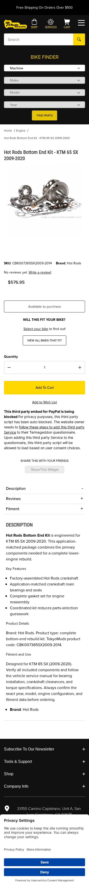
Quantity (11, 356)
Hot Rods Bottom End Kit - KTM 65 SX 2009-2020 (37, 138)
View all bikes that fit (44, 340)
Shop (8, 774)
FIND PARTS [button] (45, 115)
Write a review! (40, 272)
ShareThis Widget (45, 469)
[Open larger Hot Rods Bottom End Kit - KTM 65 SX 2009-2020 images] (44, 199)
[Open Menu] (81, 23)
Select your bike (35, 329)
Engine (20, 130)
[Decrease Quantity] (9, 367)
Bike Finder (45, 57)
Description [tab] (16, 488)
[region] (44, 249)
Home (8, 130)
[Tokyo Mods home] (15, 24)
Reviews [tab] (13, 498)
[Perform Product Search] (79, 39)
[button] (34, 24)
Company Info (16, 786)
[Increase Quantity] (80, 367)
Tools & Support (18, 761)
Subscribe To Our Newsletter (29, 749)
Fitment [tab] (12, 509)
